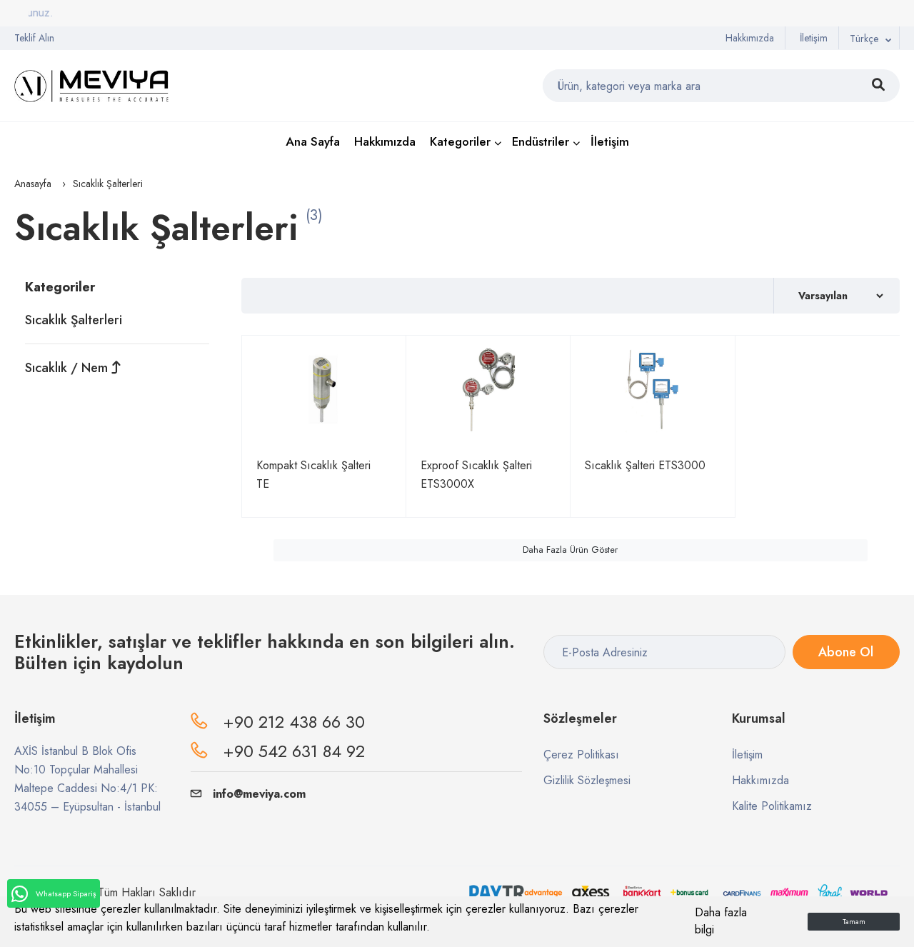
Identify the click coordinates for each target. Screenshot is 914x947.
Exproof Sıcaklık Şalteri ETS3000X (476, 474)
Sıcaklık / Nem (68, 368)
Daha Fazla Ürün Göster (570, 549)
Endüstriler (540, 141)
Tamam (854, 921)
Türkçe (864, 38)
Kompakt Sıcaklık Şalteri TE (313, 474)
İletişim (814, 38)
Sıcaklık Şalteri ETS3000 (645, 465)
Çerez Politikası (581, 754)
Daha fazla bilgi (721, 921)
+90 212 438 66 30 (294, 721)
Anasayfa (32, 183)
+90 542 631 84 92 (294, 750)
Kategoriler (460, 141)
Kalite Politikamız (772, 806)
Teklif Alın (34, 38)
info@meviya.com (259, 794)
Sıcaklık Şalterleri (73, 320)
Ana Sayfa (313, 141)
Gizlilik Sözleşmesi (587, 780)
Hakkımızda (749, 38)
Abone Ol (845, 652)
